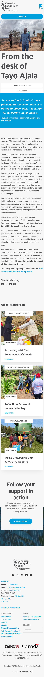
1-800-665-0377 (15, 590)
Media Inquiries (6, 637)
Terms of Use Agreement (32, 617)
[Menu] (40, 5)
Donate (22, 17)
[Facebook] (13, 575)
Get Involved (6, 617)
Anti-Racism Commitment (10, 631)
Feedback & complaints (10, 608)
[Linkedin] (26, 575)
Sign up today (21, 521)
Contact (5, 581)
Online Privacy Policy (31, 619)
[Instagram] (22, 575)
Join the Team (6, 619)
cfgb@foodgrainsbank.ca (16, 587)
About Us (4, 625)
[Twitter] (17, 575)
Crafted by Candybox (20, 671)
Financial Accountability (10, 628)
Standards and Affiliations (10, 634)
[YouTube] (31, 575)
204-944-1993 (12, 584)
